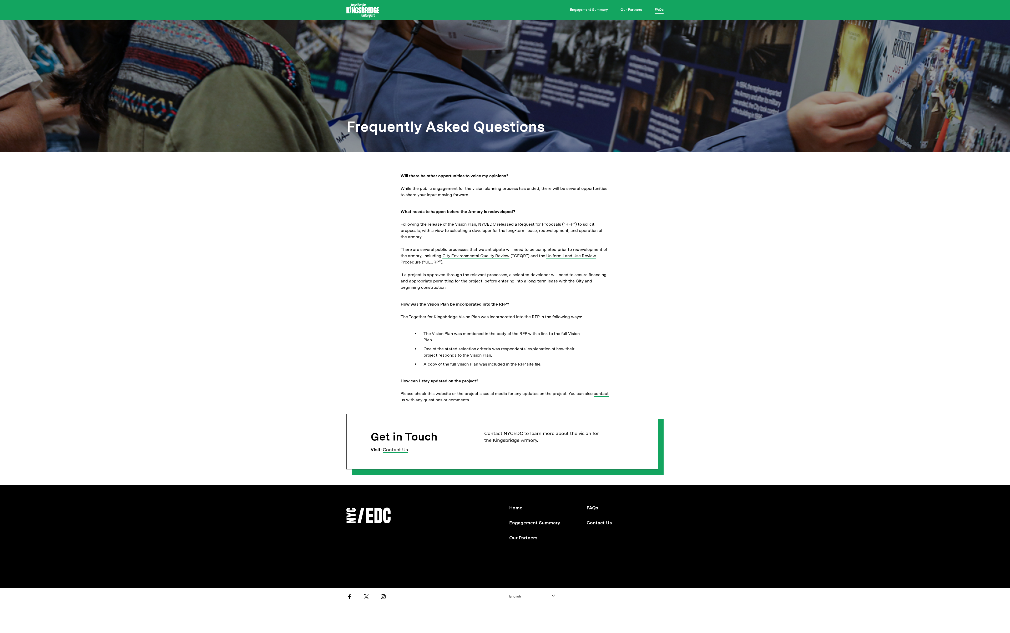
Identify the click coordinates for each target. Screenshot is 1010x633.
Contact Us (395, 449)
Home (515, 507)
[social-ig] (383, 596)
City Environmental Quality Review (475, 255)
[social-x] (366, 596)
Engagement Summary (589, 9)
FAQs (659, 9)
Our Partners (631, 9)
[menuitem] (589, 10)
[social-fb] (349, 596)
